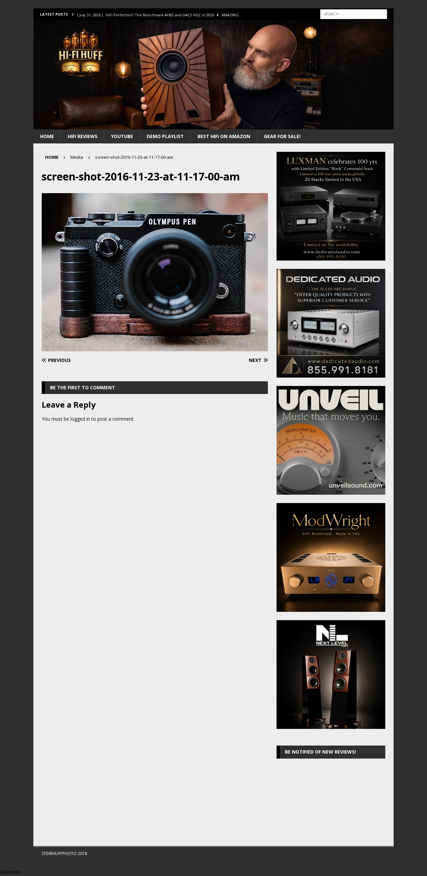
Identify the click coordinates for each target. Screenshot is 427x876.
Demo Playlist (165, 136)
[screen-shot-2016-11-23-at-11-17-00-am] (155, 347)
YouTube (122, 136)
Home (47, 136)
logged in (80, 419)
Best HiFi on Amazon (223, 136)
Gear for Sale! (282, 136)
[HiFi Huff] (213, 125)
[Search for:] (353, 13)
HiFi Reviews (82, 136)
